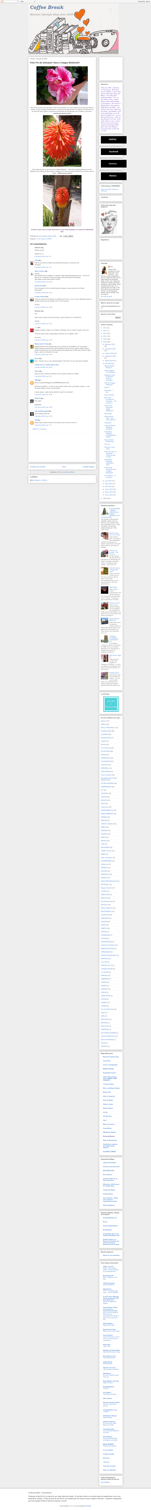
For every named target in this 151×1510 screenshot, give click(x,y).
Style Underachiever (110, 1140)
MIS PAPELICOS (108, 1170)
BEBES (103, 827)
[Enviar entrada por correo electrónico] (60, 236)
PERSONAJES (105, 952)
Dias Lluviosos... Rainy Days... (109, 440)
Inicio (64, 467)
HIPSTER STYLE (106, 965)
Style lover (106, 1344)
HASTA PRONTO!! (108, 1285)
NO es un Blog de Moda (111, 1088)
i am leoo (106, 1462)
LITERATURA (105, 915)
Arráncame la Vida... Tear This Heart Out (110, 418)
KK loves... (107, 1458)
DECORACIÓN (106, 738)
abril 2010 (108, 486)
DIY (102, 790)
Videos (103, 1012)
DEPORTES (105, 958)
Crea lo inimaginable (110, 1065)
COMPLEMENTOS (107, 810)
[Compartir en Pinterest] (72, 236)
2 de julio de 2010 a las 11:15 (43, 323)
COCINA (103, 797)
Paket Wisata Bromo (109, 1357)
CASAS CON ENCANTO (109, 955)
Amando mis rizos (109, 1367)
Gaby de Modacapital (41, 411)
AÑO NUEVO (105, 1019)
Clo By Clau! (107, 1116)
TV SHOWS (104, 972)
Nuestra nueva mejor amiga (111, 1331)
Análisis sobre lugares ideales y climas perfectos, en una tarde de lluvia (111, 1269)
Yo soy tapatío (108, 1450)
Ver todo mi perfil (106, 296)
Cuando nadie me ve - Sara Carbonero (110, 1179)
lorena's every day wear (111, 1166)
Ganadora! (107, 423)
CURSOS (104, 982)
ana (111, 266)
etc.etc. (105, 1112)
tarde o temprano (109, 1096)
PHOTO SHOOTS (106, 908)
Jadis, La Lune (108, 1266)
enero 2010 (109, 495)
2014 (105, 330)
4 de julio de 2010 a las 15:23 (43, 416)
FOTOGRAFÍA (105, 761)
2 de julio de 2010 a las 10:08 (43, 282)
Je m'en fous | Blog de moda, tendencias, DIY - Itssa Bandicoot (111, 1298)
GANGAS (104, 931)
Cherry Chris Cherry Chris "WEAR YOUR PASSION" (110, 1078)
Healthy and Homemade (111, 1350)
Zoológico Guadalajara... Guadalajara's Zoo (114, 638)
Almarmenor (107, 1289)
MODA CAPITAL (108, 1069)
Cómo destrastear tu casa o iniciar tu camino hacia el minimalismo (111, 1338)
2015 (105, 328)
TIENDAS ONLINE (107, 969)
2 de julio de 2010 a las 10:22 (43, 292)
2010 (105, 342)
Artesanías (104, 864)
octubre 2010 (109, 353)
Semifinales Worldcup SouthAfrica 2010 (109, 462)
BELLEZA (104, 800)
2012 (105, 336)
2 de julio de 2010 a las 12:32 (43, 340)
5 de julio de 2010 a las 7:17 (43, 425)
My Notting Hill (108, 1275)
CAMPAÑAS (105, 979)
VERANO (104, 817)
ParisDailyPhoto (108, 1387)
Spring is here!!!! (114, 603)
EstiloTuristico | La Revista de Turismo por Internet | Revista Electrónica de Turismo (111, 1242)
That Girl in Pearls (109, 1466)
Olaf (36, 420)
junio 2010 (108, 481)
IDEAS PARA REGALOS (108, 881)
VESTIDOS (104, 793)
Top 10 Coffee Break (107, 1009)
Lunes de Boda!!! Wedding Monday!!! (110, 427)
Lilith (36, 260)
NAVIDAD (104, 830)
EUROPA (104, 985)
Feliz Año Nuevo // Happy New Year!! (114, 569)
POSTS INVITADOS (107, 1039)
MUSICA (103, 925)
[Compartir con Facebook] (70, 236)
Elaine (37, 358)
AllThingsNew (108, 1323)
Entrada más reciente (38, 467)
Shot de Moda (108, 1100)
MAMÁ (103, 854)
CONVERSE (105, 1029)
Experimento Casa (109, 1329)
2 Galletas (106, 1411)
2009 (105, 498)
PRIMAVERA (105, 918)
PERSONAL (105, 768)
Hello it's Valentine (109, 1470)
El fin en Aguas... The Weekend (109, 371)
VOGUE (103, 992)
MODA (103, 724)
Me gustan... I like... (108, 391)
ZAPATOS (104, 928)
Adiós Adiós (113, 587)
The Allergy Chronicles (109, 1394)
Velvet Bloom (107, 1436)
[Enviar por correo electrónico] (64, 236)
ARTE (103, 803)
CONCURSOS (105, 771)
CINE (102, 844)
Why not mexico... (109, 1124)
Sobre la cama (108, 1104)
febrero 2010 (109, 492)
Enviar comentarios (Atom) (66, 472)
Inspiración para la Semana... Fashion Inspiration (109, 377)
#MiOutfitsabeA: (108, 1363)
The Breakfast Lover (110, 1410)
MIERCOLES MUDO (107, 948)
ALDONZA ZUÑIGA (109, 1151)
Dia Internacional (106, 901)
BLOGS (103, 744)
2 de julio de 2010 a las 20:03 (43, 367)
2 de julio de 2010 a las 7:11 (43, 256)
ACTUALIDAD (105, 751)
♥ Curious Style (108, 1084)
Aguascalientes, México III (114, 619)
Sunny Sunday (109, 395)
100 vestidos (107, 1398)
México (103, 721)
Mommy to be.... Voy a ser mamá (114, 534)
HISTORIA (104, 921)
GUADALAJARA (106, 731)
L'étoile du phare (109, 1283)
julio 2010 (108, 363)
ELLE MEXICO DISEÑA (108, 1033)
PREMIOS (104, 867)
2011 (105, 339)
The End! (105, 1388)
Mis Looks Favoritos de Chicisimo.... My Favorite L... (110, 400)
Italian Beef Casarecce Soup (111, 1352)
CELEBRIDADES (106, 861)
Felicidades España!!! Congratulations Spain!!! (110, 434)
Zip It (105, 1120)
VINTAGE (104, 871)
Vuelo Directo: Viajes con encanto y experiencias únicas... (110, 1309)
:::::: (36, 327)
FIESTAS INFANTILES (108, 1036)
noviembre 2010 (110, 349)
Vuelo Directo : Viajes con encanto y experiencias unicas (110, 1199)
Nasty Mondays (107, 1417)
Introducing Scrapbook (109, 1446)
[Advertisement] (62, 447)
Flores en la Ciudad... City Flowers (113, 552)
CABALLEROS (105, 996)
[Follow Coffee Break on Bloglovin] (109, 233)
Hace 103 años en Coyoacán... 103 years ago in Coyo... (110, 454)
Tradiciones (104, 807)
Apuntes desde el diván (111, 1402)
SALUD (103, 1043)
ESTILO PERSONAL (107, 727)
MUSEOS (104, 878)
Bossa (105, 1222)
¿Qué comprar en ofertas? (111, 1369)
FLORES (49, 239)
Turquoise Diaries (109, 1190)
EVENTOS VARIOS (107, 824)
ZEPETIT (37, 398)
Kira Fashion (107, 1174)
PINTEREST (105, 884)
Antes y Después (106, 857)
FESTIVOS (104, 765)
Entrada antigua (88, 467)
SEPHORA (104, 1046)
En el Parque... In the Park (110, 476)
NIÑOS (103, 837)
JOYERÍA (104, 938)
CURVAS (104, 999)
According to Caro (109, 1356)
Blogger (89, 1506)
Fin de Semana (41, 239)
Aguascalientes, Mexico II (109, 366)
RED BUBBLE (105, 1482)
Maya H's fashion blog (111, 1057)
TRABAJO (104, 1002)
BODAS (103, 754)
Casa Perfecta (108, 1335)
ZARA (103, 1016)
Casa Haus (107, 1061)
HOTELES (104, 905)
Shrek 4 (107, 387)
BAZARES (104, 1023)
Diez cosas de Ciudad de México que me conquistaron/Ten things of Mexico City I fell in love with (111, 1316)
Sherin (37, 371)
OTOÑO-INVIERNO (107, 783)
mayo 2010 (109, 483)
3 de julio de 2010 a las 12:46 (43, 394)
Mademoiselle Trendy (41, 344)
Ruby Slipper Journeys (111, 1381)
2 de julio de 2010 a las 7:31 (43, 267)
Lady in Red (106, 1346)
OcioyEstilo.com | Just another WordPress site (111, 1234)
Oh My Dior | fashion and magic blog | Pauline (110, 1145)
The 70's (107, 444)
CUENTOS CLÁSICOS (108, 945)
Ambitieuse (107, 1373)
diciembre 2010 (110, 344)
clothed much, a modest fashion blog (46, 365)
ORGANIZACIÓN (106, 942)
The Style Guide (108, 1429)
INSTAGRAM (105, 847)
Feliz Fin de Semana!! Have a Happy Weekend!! (110, 470)
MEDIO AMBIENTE (107, 813)
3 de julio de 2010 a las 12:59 (43, 407)
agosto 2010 (109, 360)
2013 (105, 333)
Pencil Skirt (108, 413)
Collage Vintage (108, 1454)
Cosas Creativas (106, 775)
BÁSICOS (104, 898)
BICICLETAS (105, 1026)
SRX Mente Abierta (109, 1132)
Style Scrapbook (109, 1205)
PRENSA (104, 841)
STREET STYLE (106, 851)
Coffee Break (107, 1362)
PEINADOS (104, 989)
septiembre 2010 (110, 356)
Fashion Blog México (110, 1226)
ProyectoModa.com (110, 1218)
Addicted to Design (110, 1416)
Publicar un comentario (39, 429)
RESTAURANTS (106, 911)
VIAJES (103, 741)
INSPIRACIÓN (105, 758)
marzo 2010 (109, 489)
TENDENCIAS (105, 935)
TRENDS (104, 1006)
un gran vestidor (40, 296)
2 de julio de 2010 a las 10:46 (43, 307)
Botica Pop (107, 1092)
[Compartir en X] (68, 236)
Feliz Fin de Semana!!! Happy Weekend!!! (108, 408)
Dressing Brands (109, 1136)
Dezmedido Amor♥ (109, 1073)
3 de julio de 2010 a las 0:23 (43, 376)
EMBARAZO (105, 874)
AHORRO (104, 834)
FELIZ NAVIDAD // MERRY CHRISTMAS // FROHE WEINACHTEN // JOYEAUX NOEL (110, 513)
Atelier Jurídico (39, 271)
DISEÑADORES (106, 787)
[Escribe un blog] (66, 236)
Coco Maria (107, 1392)
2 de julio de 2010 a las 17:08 (43, 354)
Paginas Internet (106, 888)
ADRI (36, 380)
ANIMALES (104, 975)
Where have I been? (109, 1325)
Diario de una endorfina (111, 1255)
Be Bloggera (107, 1230)
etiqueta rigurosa (109, 1421)
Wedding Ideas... (114, 673)
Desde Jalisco (108, 1108)
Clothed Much (108, 1194)
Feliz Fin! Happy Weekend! (109, 383)
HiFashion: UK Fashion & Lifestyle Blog (111, 1185)
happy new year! (108, 1382)
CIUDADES (104, 734)
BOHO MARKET (108, 1444)
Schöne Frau (39, 285)
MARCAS (104, 820)
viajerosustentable (109, 1162)
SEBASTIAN (105, 894)
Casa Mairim (107, 1128)
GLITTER (104, 962)
